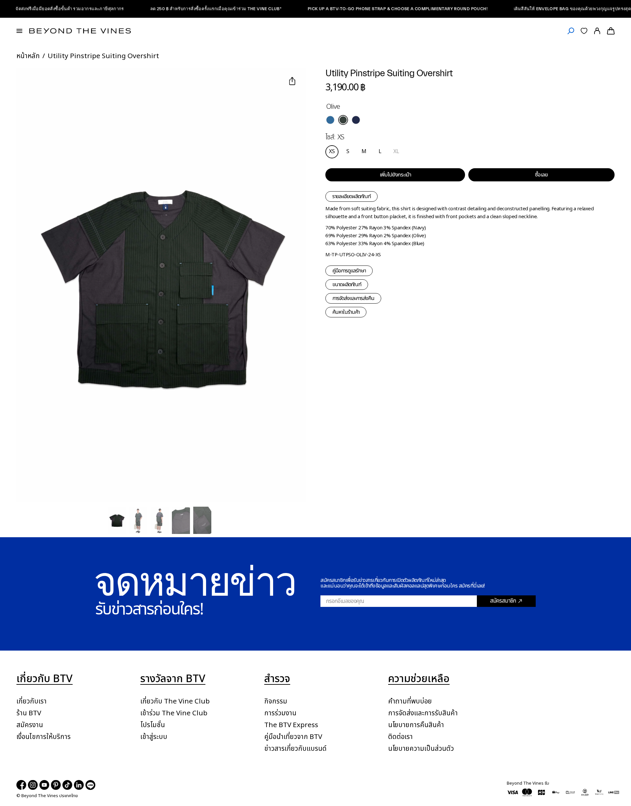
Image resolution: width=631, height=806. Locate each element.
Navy (356, 120)
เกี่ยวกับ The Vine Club (175, 701)
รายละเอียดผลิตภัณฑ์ (351, 196)
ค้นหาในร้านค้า (346, 312)
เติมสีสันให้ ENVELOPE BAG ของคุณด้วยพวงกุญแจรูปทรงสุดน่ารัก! (558, 8)
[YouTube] (44, 785)
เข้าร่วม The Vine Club (173, 713)
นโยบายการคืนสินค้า (416, 725)
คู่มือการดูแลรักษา (349, 271)
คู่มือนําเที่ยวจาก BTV (293, 737)
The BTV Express (291, 725)
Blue (330, 120)
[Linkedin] (79, 785)
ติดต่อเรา (400, 737)
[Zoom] (29, 82)
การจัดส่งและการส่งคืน (353, 298)
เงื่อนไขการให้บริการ (43, 737)
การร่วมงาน (280, 713)
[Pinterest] (56, 785)
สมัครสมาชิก (503, 601)
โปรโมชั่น (152, 725)
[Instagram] (33, 785)
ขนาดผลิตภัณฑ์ (346, 284)
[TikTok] (67, 785)
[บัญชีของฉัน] (597, 31)
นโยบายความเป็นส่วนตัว (421, 749)
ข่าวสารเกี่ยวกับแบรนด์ (295, 749)
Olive (343, 120)
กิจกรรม (275, 701)
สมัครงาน (29, 725)
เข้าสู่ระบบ (153, 737)
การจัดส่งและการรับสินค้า (423, 713)
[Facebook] (21, 785)
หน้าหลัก (28, 56)
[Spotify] (90, 785)
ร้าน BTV (28, 713)
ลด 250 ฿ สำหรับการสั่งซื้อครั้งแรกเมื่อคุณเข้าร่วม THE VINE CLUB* (195, 8)
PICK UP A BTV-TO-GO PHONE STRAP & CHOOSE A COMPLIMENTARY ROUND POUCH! (377, 8)
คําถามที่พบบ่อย (410, 701)
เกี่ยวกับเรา (31, 701)
